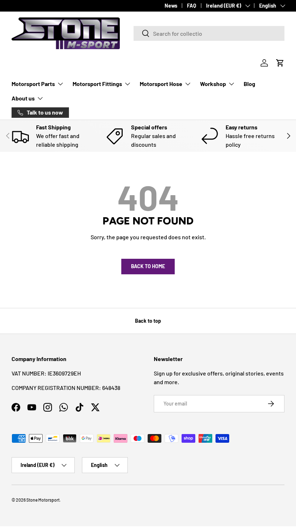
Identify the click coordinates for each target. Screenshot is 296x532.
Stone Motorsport (43, 499)
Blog (249, 83)
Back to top (148, 321)
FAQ (191, 6)
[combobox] (209, 33)
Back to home (148, 266)
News (171, 6)
